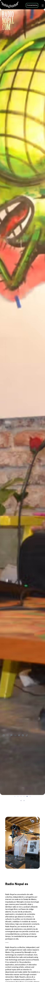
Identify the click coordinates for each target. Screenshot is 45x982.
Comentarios (32, 5)
